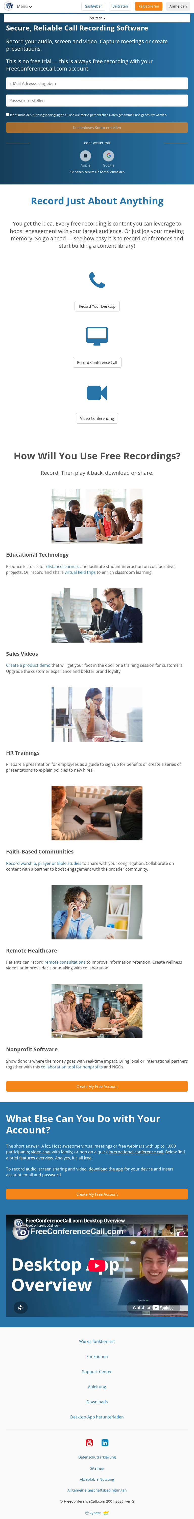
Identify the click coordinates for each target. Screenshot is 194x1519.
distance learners (62, 566)
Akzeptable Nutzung (97, 1479)
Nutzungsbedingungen (48, 115)
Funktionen (97, 1356)
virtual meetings (96, 1146)
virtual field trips (80, 572)
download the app (106, 1169)
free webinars (131, 1146)
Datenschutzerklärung (97, 1457)
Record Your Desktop (97, 306)
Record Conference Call (97, 362)
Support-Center (97, 1371)
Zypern (96, 1512)
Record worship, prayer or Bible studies (43, 863)
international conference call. (136, 1152)
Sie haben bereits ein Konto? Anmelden (97, 172)
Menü (23, 6)
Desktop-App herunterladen (97, 1417)
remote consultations (65, 962)
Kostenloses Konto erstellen (97, 127)
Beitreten (120, 6)
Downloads (97, 1402)
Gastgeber (93, 6)
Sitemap (97, 1468)
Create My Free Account (97, 1086)
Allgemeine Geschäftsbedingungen (97, 1490)
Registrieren (148, 6)
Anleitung (97, 1386)
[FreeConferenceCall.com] (8, 6)
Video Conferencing (97, 418)
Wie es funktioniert (97, 1341)
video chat (41, 1152)
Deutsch (96, 18)
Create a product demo (28, 665)
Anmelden (178, 6)
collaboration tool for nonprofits (72, 1067)
